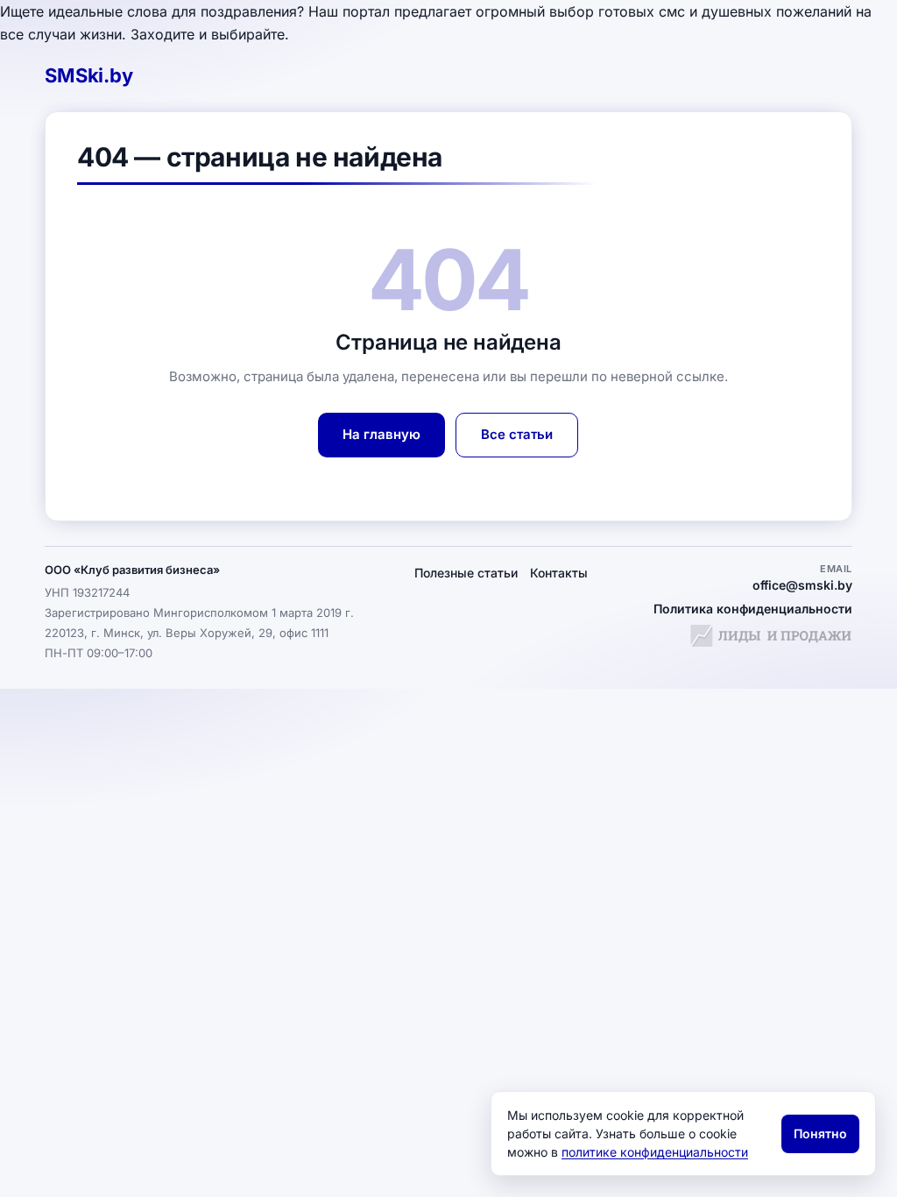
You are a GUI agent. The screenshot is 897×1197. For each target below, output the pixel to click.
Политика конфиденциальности (752, 608)
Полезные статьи (466, 572)
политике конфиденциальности (655, 1151)
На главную (381, 434)
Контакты (559, 572)
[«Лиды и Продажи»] (770, 638)
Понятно (820, 1133)
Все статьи (517, 434)
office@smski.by (802, 584)
